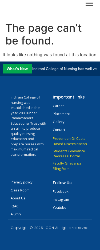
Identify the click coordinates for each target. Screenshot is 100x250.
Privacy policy (22, 182)
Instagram (61, 199)
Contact (59, 129)
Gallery (59, 121)
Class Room (20, 190)
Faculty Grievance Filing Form (67, 166)
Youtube (59, 207)
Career (58, 105)
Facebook (61, 191)
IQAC (14, 206)
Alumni (16, 214)
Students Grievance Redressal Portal (69, 154)
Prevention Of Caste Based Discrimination (70, 141)
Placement (61, 113)
